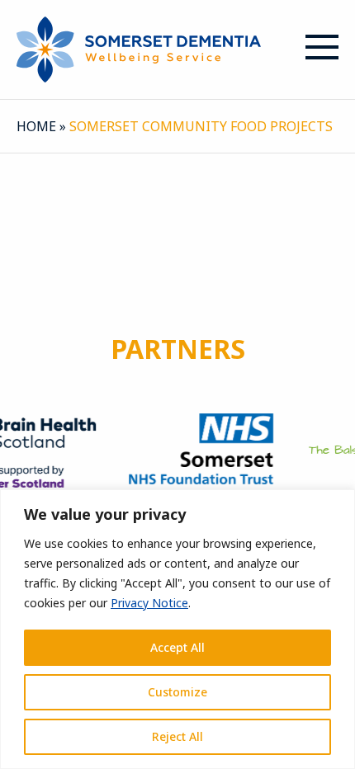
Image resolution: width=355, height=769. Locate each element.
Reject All (177, 736)
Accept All (177, 647)
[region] (177, 629)
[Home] (139, 48)
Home (36, 126)
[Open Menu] (321, 47)
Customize (177, 692)
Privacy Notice (149, 603)
